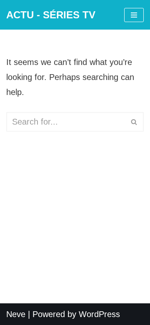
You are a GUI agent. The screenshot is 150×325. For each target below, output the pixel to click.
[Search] (134, 122)
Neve (15, 314)
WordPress (99, 314)
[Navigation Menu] (134, 15)
